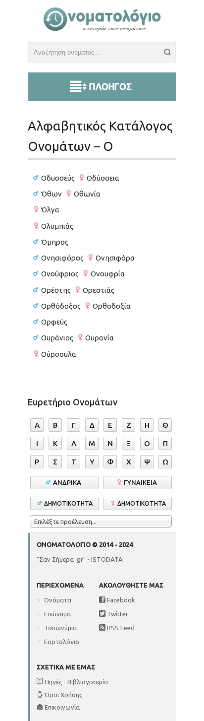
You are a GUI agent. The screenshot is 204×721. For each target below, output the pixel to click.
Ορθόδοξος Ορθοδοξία (86, 306)
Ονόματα (57, 599)
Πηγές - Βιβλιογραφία (75, 681)
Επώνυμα (57, 613)
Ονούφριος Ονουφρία (83, 273)
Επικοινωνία (61, 707)
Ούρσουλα (58, 354)
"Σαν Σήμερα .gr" (61, 559)
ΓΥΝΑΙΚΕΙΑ (142, 482)
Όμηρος (54, 242)
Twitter (116, 613)
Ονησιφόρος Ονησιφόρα (88, 258)
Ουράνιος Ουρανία (77, 337)
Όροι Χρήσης (62, 694)
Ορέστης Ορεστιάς (77, 290)
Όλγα (50, 209)
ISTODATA (107, 559)
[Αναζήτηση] (170, 54)
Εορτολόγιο (61, 641)
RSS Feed (120, 627)
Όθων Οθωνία (71, 194)
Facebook (120, 599)
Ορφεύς (54, 322)
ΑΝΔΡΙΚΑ (68, 482)
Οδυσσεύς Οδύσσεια (80, 178)
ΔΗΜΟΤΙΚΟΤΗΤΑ (68, 503)
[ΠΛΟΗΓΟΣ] (102, 74)
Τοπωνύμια (60, 627)
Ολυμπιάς (57, 226)
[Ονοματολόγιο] (102, 29)
